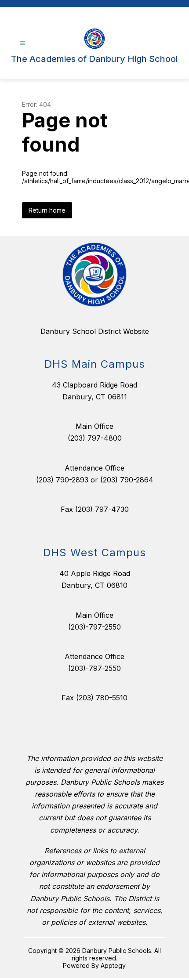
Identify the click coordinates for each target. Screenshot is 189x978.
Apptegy (113, 965)
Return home (47, 210)
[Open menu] (23, 43)
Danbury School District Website (94, 331)
